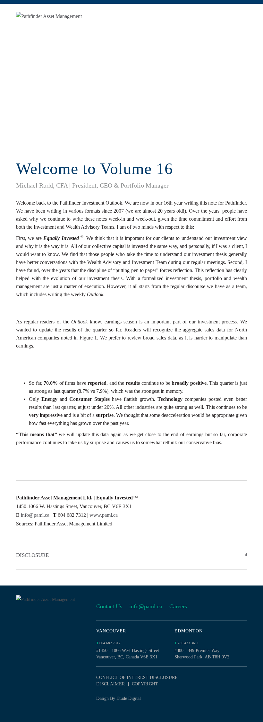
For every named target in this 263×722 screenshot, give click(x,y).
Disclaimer (110, 684)
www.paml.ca (103, 515)
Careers (178, 606)
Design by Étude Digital (118, 698)
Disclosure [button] (32, 555)
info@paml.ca (35, 515)
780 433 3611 (186, 643)
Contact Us (109, 606)
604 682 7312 (108, 643)
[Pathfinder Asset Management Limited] (60, 16)
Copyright (145, 684)
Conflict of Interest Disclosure (137, 677)
